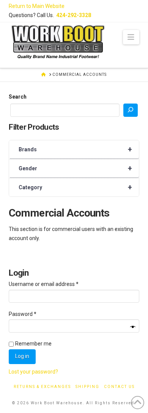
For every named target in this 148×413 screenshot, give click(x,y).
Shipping (87, 387)
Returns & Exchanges (42, 387)
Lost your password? (33, 372)
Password (33, 314)
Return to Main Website (37, 6)
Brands (75, 149)
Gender (75, 168)
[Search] (130, 110)
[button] (131, 37)
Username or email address (54, 284)
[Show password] (132, 327)
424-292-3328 (73, 15)
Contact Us (119, 387)
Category (75, 187)
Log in (22, 356)
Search (18, 97)
